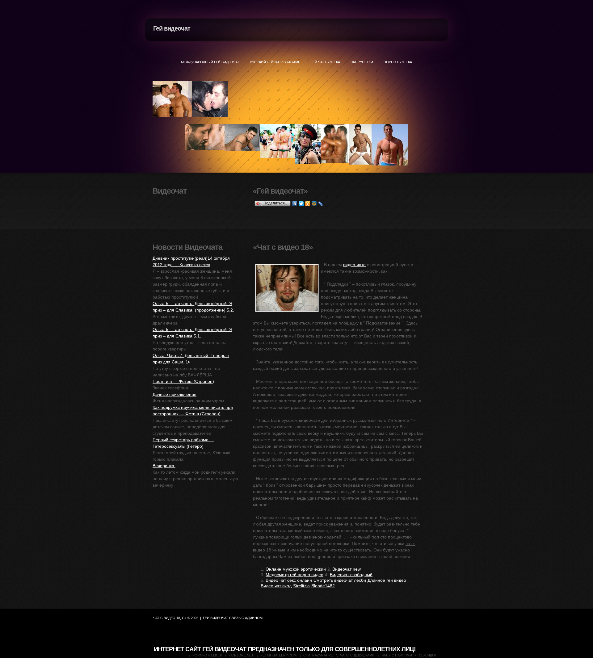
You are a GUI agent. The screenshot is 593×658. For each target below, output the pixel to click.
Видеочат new (346, 569)
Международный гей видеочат (210, 62)
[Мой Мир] (314, 204)
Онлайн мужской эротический (296, 569)
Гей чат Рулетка (325, 62)
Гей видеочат (171, 28)
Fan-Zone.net (241, 655)
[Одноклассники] (308, 204)
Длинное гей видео (387, 580)
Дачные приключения (174, 394)
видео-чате (354, 264)
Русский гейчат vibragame (275, 62)
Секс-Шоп (428, 655)
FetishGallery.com (278, 655)
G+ (184, 618)
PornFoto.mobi (207, 655)
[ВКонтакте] (295, 204)
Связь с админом (246, 618)
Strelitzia (301, 585)
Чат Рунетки (362, 62)
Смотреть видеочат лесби (339, 580)
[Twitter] (301, 204)
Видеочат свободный (351, 574)
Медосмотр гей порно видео (294, 574)
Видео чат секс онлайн (289, 580)
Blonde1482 (323, 585)
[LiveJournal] (321, 204)
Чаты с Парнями (396, 655)
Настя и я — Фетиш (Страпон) (183, 381)
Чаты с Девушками (357, 655)
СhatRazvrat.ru (318, 655)
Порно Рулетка (398, 62)
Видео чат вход (276, 585)
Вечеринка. (164, 465)
